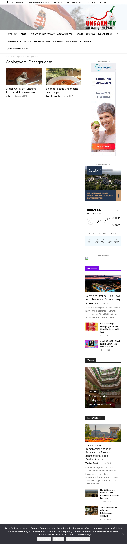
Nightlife (58, 41)
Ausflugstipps (64, 34)
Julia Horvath (91, 303)
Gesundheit (71, 41)
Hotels (27, 41)
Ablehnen (58, 539)
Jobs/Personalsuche (18, 49)
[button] (117, 34)
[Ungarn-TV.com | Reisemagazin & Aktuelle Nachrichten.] (63, 17)
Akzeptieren (44, 539)
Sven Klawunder (53, 96)
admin (9, 96)
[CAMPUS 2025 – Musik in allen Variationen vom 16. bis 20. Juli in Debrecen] (91, 344)
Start (8, 56)
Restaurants (14, 41)
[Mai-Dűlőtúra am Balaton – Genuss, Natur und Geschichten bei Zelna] (91, 493)
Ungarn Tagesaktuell (41, 34)
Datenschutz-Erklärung (78, 539)
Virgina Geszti (92, 463)
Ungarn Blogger (41, 41)
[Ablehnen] (123, 534)
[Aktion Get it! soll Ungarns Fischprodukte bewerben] (24, 76)
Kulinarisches (105, 34)
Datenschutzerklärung (76, 2)
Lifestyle (90, 34)
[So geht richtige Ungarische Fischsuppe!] (63, 76)
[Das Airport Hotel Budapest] (103, 387)
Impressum (59, 2)
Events (80, 34)
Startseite (13, 34)
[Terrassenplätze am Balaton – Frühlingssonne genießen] (91, 510)
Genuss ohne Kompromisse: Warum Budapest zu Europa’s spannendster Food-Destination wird (98, 452)
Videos (24, 34)
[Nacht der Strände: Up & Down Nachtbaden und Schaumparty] (103, 283)
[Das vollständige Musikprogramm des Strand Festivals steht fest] (91, 326)
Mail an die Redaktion (97, 2)
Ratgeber (84, 41)
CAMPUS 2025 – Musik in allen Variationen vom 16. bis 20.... (110, 344)
